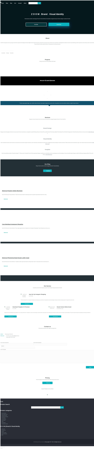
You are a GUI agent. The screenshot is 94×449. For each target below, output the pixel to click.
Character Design (4, 415)
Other (2, 421)
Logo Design (3, 420)
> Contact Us (3, 430)
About (25, 3)
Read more (6, 198)
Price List (48, 382)
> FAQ (1, 434)
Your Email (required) (37, 342)
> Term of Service (3, 433)
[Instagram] (3, 437)
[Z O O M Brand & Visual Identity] (0, 2)
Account (20, 3)
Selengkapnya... (27, 303)
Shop (7, 3)
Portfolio (36, 24)
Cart (15, 3)
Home (2, 3)
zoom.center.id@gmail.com (14, 335)
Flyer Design (3, 417)
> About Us (2, 428)
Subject (2, 345)
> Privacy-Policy (3, 432)
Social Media (4, 422)
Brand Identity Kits (4, 414)
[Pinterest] (92, 338)
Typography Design (5, 423)
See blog (48, 170)
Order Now (59, 24)
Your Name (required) (4, 342)
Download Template (5, 416)
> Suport (2, 431)
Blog (11, 3)
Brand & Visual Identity (40, 441)
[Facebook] (0, 437)
